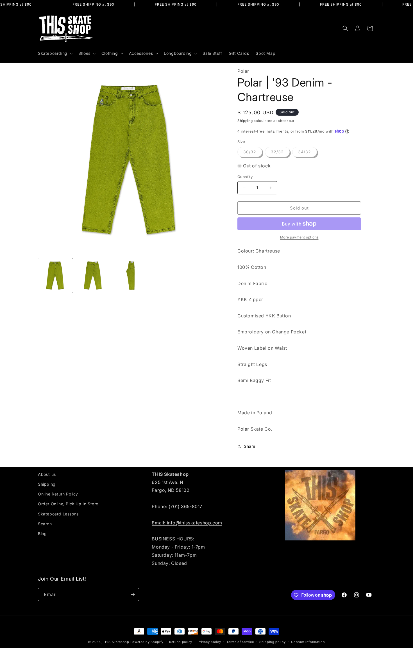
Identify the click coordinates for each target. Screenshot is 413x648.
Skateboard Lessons (58, 513)
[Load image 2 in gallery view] (93, 275)
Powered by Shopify (147, 642)
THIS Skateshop (116, 642)
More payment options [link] (299, 237)
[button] (55, 53)
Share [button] (249, 446)
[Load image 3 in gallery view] (130, 275)
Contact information (308, 642)
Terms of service (240, 642)
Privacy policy (209, 642)
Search (45, 523)
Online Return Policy (58, 494)
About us (47, 474)
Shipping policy (272, 642)
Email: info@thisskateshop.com (187, 523)
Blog (42, 533)
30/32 (252, 153)
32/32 (280, 153)
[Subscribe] (132, 594)
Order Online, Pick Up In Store (68, 503)
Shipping (245, 121)
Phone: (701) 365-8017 (177, 506)
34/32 (307, 153)
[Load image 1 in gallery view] (55, 275)
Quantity (245, 176)
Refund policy (180, 642)
